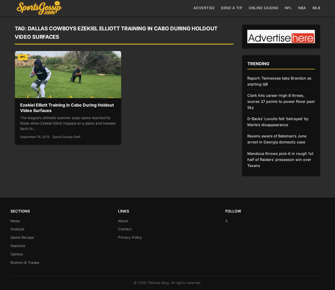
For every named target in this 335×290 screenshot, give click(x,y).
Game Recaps (22, 237)
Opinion (16, 254)
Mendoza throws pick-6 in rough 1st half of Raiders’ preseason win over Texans (280, 159)
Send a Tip (231, 8)
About (123, 221)
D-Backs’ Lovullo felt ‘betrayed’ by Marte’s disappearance (278, 121)
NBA (302, 8)
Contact (125, 229)
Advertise (204, 8)
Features (17, 246)
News (15, 221)
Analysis (17, 229)
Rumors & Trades (24, 262)
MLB (316, 8)
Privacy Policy (130, 237)
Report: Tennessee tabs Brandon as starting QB (279, 81)
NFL (288, 8)
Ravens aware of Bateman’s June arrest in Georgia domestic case (276, 139)
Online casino (263, 8)
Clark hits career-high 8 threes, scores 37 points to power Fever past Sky (281, 101)
